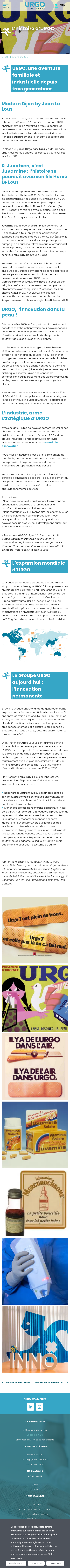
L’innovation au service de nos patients (35, 1439)
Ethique (35, 1489)
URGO (5, 57)
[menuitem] (56, 5)
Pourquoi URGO (35, 1504)
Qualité (35, 1484)
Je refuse (36, 1563)
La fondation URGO (35, 1464)
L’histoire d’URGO (35, 1434)
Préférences (16, 1563)
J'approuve (55, 1563)
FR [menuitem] (56, 5)
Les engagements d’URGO (35, 1459)
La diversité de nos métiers (35, 1514)
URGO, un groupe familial (35, 1430)
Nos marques (35, 1471)
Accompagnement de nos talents (35, 1509)
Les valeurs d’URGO (35, 1454)
